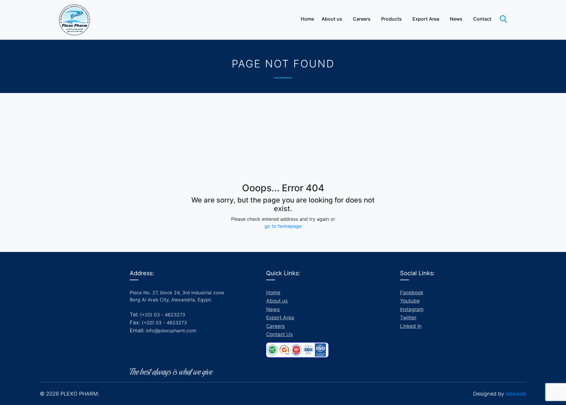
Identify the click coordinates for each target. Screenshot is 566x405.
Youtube (410, 301)
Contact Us (279, 334)
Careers (362, 19)
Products (391, 19)
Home (307, 19)
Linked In (411, 326)
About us (332, 19)
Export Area (425, 19)
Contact (482, 19)
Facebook (411, 293)
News (456, 19)
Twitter (408, 318)
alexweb (516, 394)
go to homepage (283, 226)
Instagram (412, 309)
